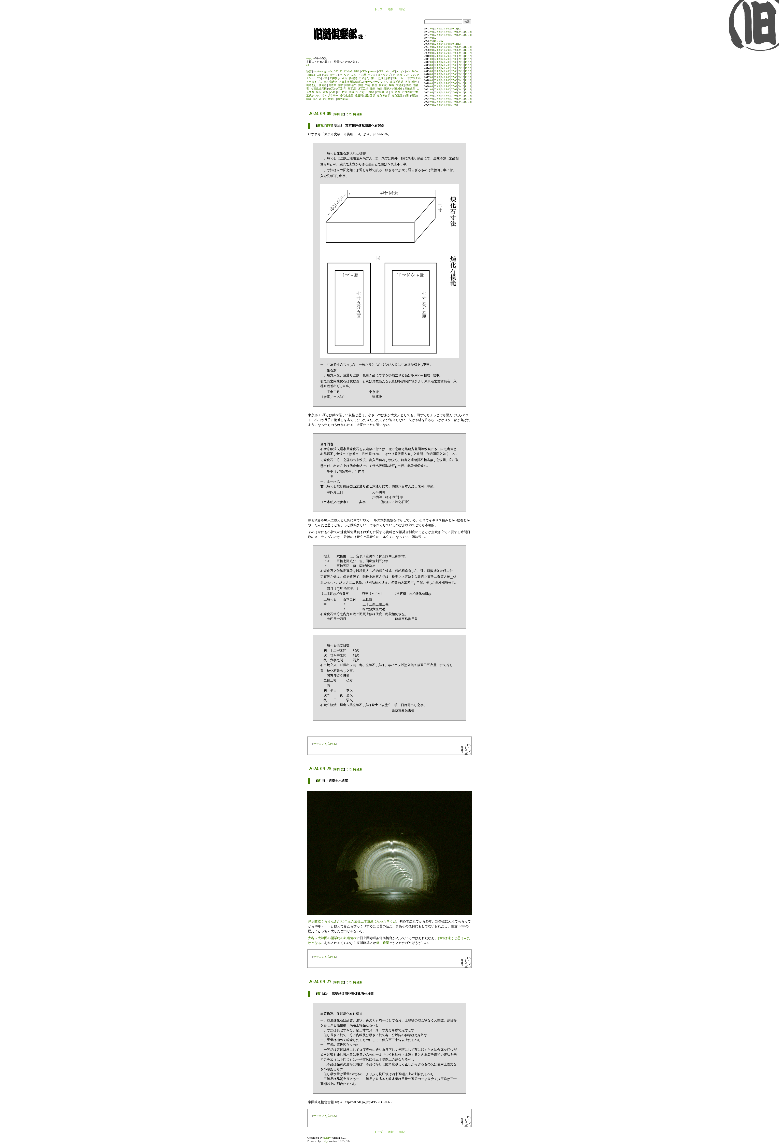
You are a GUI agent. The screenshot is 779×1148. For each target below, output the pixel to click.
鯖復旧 (332, 99)
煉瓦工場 (363, 88)
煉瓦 (331, 88)
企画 (344, 78)
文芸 (367, 85)
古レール (397, 78)
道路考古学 (383, 95)
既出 (391, 85)
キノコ (372, 74)
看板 (325, 92)
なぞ (346, 74)
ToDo (415, 71)
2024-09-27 (320, 981)
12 (459, 28)
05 (435, 28)
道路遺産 (397, 95)
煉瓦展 (352, 88)
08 (445, 28)
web (325, 74)
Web (319, 74)
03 (438, 31)
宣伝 (407, 81)
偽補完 (353, 78)
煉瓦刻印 (341, 88)
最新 (391, 9)
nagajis (310, 58)
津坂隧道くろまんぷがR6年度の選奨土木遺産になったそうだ (352, 921)
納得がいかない (358, 92)
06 (438, 28)
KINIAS (348, 71)
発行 (318, 92)
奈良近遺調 (396, 81)
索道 (371, 92)
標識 (408, 85)
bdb (330, 71)
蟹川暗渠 (382, 943)
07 (442, 28)
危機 (380, 78)
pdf (393, 71)
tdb (408, 71)
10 (452, 28)
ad (307, 65)
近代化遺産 (346, 95)
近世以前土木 (410, 92)
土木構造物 (330, 81)
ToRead (310, 74)
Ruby (325, 1141)
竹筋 (344, 92)
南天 (373, 78)
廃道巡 (323, 85)
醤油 (414, 95)
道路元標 (370, 95)
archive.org (319, 71)
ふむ (353, 74)
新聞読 (383, 85)
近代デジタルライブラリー (322, 95)
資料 (397, 92)
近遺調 (359, 95)
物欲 (372, 88)
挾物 (360, 85)
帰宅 (414, 81)
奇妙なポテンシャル (376, 81)
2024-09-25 (320, 768)
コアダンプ (384, 74)
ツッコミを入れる (324, 743)
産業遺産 (410, 88)
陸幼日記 (311, 99)
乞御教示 (334, 78)
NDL (356, 71)
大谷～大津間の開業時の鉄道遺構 (332, 938)
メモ (325, 78)
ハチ (406, 74)
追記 (402, 9)
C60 (336, 71)
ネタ (399, 74)
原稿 (388, 78)
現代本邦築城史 (393, 88)
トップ (378, 9)
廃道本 (332, 85)
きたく (334, 74)
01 (431, 31)
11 (455, 28)
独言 (309, 71)
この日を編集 (354, 114)
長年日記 (339, 114)
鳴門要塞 (342, 99)
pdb (387, 71)
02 (435, 31)
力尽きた (364, 78)
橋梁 (415, 85)
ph (397, 71)
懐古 (340, 85)
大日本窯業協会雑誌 (351, 81)
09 (449, 28)
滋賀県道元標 (319, 88)
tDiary (327, 1137)
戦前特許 (350, 85)
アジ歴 (362, 74)
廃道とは (311, 85)
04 (431, 28)
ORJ (380, 71)
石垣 (333, 92)
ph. (403, 71)
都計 (407, 95)
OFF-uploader (369, 71)
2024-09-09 (320, 113)
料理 (374, 85)
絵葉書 (380, 92)
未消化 (400, 85)
